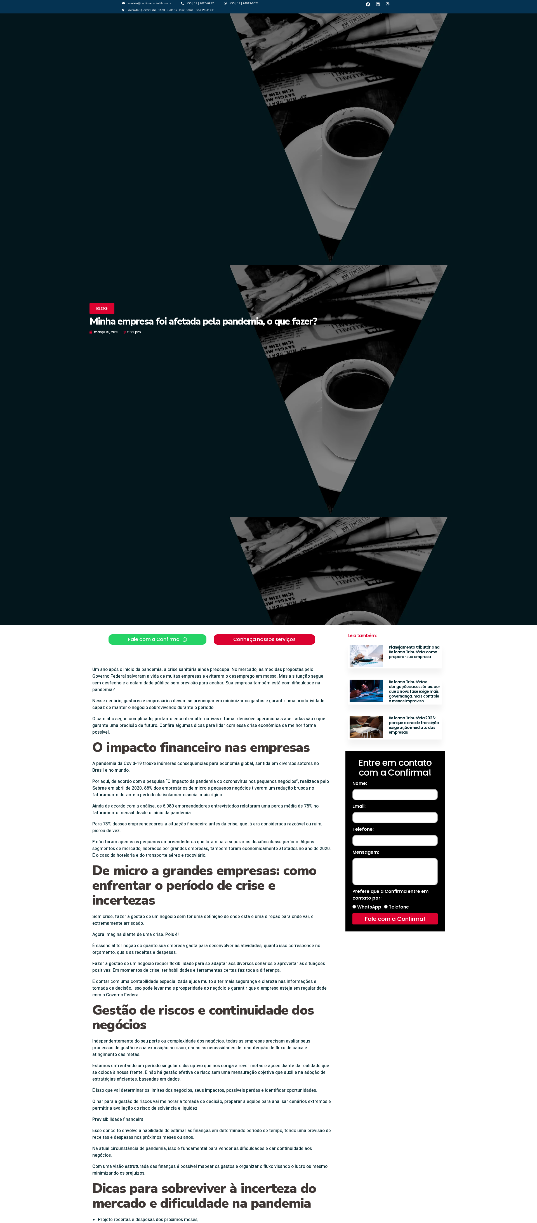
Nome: (359, 783)
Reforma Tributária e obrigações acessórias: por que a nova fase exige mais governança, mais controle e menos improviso (414, 691)
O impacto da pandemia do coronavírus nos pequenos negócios (232, 781)
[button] (102, 308)
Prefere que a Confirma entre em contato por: (390, 894)
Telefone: (363, 829)
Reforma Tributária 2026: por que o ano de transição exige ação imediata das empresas (414, 725)
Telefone (399, 907)
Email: (359, 806)
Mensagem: (365, 852)
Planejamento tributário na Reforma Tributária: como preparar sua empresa (414, 651)
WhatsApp (369, 907)
